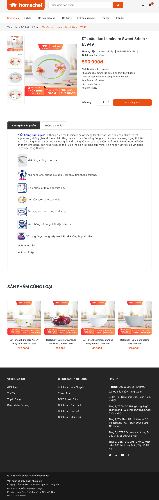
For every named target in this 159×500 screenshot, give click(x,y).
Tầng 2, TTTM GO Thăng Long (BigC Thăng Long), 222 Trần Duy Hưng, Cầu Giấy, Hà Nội (130, 410)
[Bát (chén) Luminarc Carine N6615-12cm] (135, 318)
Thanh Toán (64, 393)
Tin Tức (11, 393)
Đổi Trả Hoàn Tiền (68, 399)
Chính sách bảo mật (69, 411)
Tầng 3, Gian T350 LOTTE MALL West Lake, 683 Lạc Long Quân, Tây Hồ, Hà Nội (129, 445)
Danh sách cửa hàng (18, 405)
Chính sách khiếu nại (69, 417)
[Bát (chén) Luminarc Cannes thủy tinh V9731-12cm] (98, 318)
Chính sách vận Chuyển (71, 387)
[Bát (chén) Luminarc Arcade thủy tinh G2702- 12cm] (61, 318)
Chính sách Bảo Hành (70, 405)
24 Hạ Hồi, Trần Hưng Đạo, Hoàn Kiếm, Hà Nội (130, 398)
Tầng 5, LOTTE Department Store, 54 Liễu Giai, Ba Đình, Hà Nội (129, 434)
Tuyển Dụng (14, 399)
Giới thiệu (12, 387)
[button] (13, 39)
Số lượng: (87, 102)
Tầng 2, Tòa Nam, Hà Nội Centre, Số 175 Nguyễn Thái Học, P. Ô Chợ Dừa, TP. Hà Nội (128, 423)
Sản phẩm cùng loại (29, 286)
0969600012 (127, 386)
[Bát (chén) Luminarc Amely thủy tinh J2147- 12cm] (24, 318)
